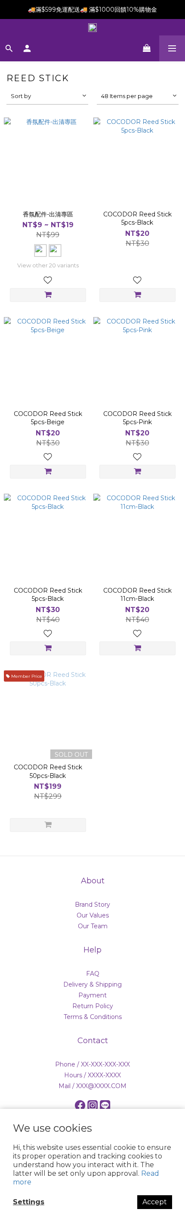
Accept (154, 1202)
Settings (28, 1202)
